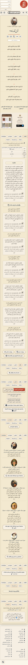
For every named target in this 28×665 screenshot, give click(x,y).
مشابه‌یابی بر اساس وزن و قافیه (15, 556)
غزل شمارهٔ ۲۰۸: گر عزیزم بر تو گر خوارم (21, 107)
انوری (20, 26)
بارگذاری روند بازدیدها (14, 591)
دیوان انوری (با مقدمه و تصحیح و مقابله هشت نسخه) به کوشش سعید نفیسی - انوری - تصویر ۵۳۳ (14, 400)
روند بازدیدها (14, 139)
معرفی (22, 649)
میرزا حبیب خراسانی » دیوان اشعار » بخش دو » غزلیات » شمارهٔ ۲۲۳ (14, 541)
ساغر (9, 633)
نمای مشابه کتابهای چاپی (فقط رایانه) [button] (15, 356)
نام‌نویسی (20, 616)
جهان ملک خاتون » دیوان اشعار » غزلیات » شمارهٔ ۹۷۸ (14, 511)
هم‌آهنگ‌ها (4, 136)
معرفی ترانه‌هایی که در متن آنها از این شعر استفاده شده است (14, 573)
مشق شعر (10, 136)
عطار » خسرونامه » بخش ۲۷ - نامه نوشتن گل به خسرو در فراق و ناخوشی (14, 468)
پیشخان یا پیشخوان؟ (6, 644)
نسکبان (8, 646)
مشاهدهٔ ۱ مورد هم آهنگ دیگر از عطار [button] (15, 476)
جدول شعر (21, 633)
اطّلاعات (25, 136)
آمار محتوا (21, 657)
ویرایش (6, 198)
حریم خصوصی (7, 656)
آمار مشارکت (7, 649)
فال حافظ (21, 635)
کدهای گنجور (7, 629)
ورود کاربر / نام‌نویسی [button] (15, 12)
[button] (26, 12)
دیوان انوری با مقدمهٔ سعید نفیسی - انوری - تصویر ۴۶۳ (14, 395)
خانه (22, 629)
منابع (9, 652)
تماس (9, 654)
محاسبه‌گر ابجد (7, 638)
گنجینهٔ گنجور (7, 637)
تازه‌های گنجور (20, 642)
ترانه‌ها (20, 139)
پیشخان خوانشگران (6, 642)
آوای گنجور (8, 640)
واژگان (20, 136)
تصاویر (15, 136)
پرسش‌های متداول (19, 651)
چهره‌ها (21, 653)
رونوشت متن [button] (21, 352)
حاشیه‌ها (8, 139)
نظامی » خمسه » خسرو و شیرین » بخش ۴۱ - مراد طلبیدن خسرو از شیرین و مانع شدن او (14, 451)
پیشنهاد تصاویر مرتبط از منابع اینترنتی (15, 405)
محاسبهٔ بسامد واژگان (15, 373)
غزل (12, 151)
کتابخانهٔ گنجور (7, 635)
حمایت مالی (21, 655)
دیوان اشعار (14, 26)
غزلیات (9, 26)
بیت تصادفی (21, 631)
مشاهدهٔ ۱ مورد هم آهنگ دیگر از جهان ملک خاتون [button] (14, 527)
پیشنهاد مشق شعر (14, 426)
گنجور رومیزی (7, 631)
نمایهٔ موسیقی (20, 637)
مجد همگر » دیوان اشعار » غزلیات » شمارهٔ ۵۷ (14, 488)
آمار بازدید (8, 651)
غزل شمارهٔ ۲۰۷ (14, 31)
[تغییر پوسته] (3, 662)
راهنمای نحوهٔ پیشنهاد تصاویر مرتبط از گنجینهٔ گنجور (14, 410)
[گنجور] (24, 4)
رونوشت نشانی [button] (9, 352)
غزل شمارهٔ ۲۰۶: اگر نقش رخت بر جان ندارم (6, 107)
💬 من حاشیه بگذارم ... (12, 610)
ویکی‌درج (12, 154)
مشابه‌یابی (21, 640)
